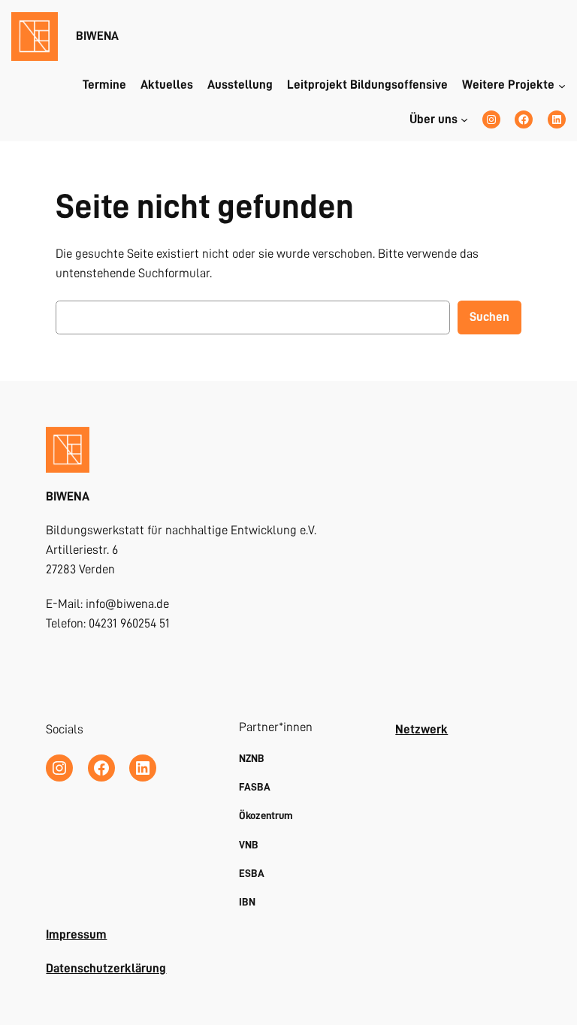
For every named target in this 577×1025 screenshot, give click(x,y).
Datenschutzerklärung (106, 968)
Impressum (76, 934)
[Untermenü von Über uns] (464, 119)
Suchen (489, 316)
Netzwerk (421, 729)
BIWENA (97, 35)
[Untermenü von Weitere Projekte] (562, 85)
